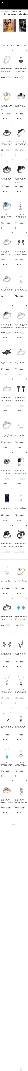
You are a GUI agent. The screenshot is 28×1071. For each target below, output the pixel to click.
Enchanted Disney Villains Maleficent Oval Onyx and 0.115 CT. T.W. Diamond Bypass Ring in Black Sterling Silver (6, 472)
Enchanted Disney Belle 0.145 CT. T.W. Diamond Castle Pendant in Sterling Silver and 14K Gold (20, 764)
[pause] (2, 2)
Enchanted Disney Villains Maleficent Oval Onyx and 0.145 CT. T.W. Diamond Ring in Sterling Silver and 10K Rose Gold (20, 180)
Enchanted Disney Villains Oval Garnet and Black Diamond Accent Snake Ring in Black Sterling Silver (7, 180)
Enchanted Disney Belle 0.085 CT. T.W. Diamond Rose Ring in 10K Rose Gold (7, 801)
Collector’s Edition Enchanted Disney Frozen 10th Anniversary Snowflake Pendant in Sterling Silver (21, 289)
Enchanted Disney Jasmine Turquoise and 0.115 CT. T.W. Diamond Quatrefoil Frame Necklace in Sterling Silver (7, 764)
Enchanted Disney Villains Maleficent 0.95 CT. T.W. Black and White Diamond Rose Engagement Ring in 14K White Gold (20, 472)
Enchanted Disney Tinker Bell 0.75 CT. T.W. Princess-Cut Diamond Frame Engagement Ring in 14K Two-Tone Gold (7, 253)
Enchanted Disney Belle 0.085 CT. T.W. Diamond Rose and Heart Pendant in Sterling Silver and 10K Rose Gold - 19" (7, 581)
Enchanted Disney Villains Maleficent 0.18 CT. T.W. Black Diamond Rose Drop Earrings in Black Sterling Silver (20, 253)
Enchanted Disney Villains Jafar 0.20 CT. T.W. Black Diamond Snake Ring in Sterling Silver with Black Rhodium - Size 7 (20, 545)
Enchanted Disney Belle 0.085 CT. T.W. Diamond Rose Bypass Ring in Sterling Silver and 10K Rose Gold (21, 362)
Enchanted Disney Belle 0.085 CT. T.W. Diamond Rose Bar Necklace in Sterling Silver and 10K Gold (21, 435)
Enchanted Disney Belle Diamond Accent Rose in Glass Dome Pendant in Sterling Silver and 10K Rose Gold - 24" (21, 216)
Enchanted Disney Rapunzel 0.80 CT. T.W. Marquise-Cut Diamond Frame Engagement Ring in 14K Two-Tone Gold (21, 581)
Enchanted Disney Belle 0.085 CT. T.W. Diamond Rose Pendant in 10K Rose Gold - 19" (20, 801)
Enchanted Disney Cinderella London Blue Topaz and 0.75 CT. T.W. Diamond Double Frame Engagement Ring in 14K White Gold (6, 216)
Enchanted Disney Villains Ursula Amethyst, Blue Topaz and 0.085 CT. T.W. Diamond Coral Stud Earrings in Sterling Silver (6, 655)
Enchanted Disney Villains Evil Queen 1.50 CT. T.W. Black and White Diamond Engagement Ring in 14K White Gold (6, 326)
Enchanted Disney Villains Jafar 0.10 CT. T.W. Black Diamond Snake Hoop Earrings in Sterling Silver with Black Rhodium (20, 399)
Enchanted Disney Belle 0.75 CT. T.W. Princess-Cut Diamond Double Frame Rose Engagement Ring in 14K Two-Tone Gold (6, 435)
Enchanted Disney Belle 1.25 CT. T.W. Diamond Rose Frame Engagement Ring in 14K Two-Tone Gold (7, 289)
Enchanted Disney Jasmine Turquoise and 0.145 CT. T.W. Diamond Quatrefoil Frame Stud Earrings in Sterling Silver (21, 618)
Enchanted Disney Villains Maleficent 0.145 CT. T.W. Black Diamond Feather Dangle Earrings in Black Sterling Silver (20, 655)
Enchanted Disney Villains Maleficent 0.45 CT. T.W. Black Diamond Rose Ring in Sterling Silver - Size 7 (7, 545)
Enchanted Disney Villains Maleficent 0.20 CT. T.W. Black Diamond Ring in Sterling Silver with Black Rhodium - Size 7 (6, 362)
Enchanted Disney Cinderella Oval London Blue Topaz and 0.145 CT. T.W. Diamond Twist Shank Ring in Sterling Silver (21, 107)
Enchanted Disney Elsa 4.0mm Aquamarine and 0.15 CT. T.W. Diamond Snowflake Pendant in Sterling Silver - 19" (20, 508)
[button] (26, 2)
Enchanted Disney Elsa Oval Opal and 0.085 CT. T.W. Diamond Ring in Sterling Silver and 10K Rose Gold (21, 326)
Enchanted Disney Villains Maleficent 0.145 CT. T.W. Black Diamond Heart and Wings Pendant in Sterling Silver (20, 70)
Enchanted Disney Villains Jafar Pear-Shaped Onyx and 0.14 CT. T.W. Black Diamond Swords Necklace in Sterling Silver (7, 728)
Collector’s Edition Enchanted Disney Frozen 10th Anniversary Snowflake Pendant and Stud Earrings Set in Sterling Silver (7, 508)
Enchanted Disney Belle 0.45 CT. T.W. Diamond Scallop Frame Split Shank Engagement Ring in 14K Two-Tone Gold (6, 399)
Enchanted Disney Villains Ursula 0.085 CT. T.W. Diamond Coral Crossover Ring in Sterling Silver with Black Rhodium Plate (7, 618)
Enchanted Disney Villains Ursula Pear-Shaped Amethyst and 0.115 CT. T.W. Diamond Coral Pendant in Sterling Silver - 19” (21, 728)
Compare (5, 82)
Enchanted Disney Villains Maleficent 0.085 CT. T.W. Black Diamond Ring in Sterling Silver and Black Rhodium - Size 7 (6, 143)
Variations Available (4, 796)
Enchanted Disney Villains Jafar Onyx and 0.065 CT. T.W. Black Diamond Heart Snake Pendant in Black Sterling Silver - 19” (20, 691)
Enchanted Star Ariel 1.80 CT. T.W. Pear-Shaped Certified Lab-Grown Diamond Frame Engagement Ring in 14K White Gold (6, 70)
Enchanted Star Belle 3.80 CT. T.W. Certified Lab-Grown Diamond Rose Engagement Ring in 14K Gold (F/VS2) (6, 107)
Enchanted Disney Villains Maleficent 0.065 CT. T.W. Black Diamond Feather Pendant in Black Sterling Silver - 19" (6, 691)
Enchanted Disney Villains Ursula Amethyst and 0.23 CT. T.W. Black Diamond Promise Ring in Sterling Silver (20, 143)
